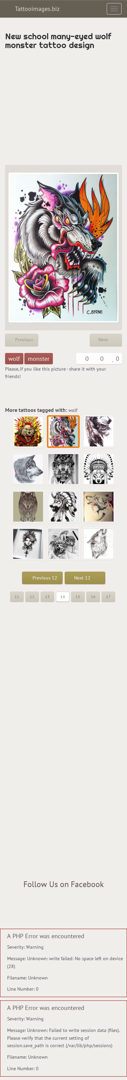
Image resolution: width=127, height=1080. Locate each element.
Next (104, 340)
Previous (23, 340)
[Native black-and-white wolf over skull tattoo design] (63, 469)
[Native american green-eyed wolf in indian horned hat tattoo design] (63, 507)
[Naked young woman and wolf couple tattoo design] (63, 544)
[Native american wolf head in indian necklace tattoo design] (28, 507)
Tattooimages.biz (36, 9)
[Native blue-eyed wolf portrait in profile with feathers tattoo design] (28, 469)
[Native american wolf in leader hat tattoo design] (98, 469)
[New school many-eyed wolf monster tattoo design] (63, 431)
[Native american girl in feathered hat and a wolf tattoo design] (28, 544)
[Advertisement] (63, 107)
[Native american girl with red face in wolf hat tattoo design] (98, 507)
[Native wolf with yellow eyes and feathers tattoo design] (98, 431)
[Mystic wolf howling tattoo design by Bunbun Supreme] (98, 544)
